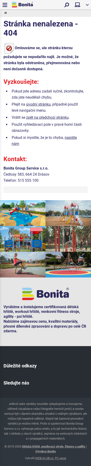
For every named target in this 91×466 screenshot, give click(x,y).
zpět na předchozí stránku (47, 117)
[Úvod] (5, 13)
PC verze (60, 458)
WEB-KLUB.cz (44, 458)
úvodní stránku (38, 104)
